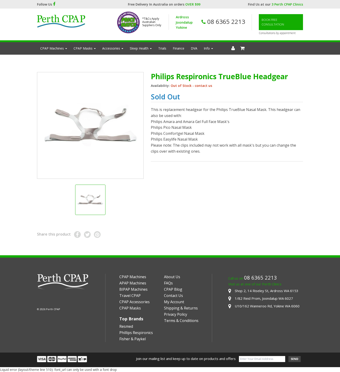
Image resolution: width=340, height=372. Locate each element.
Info (207, 48)
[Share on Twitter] (87, 234)
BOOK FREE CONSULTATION (273, 22)
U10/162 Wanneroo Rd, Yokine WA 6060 (267, 306)
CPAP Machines (52, 48)
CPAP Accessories (134, 301)
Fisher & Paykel (132, 338)
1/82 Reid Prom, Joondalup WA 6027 (264, 298)
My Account (174, 301)
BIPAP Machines (133, 289)
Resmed (126, 326)
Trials (162, 48)
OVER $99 (192, 4)
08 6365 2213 (225, 21)
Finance (178, 48)
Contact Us (173, 295)
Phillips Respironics (136, 332)
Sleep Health (139, 48)
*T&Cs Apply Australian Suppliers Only (151, 22)
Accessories (111, 48)
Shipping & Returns (181, 308)
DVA (194, 48)
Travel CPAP (130, 295)
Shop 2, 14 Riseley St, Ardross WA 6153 (266, 290)
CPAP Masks (83, 48)
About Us (172, 276)
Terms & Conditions (181, 320)
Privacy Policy (175, 314)
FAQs (168, 283)
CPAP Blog (173, 289)
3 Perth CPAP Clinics (287, 4)
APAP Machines (132, 283)
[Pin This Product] (97, 234)
